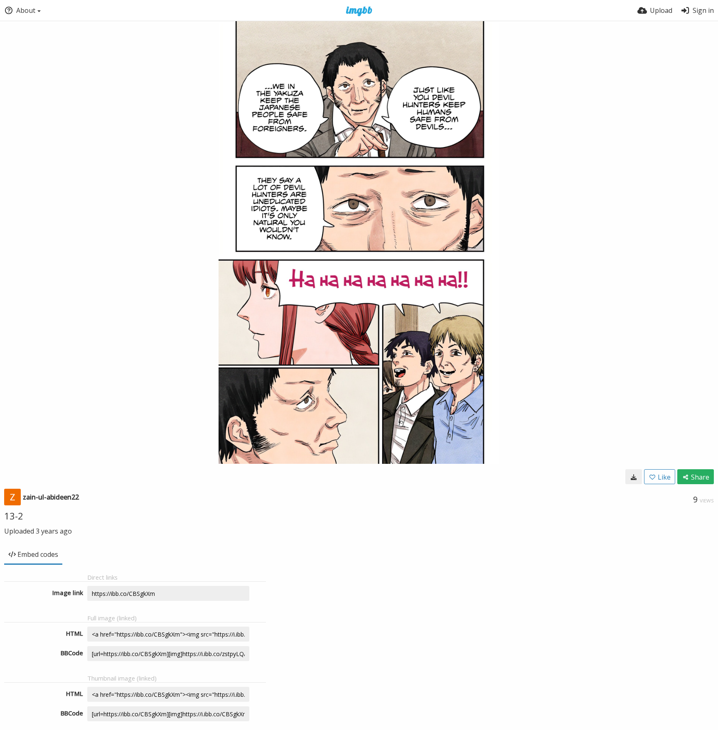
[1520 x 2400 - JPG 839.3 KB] (633, 476)
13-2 (13, 516)
